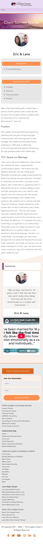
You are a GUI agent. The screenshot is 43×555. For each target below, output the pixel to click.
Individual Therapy (8, 413)
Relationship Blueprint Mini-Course (13, 492)
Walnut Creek (6, 462)
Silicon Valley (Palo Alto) (9, 464)
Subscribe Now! (22, 398)
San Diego (5, 469)
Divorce (9, 98)
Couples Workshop (8, 500)
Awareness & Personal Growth (11, 436)
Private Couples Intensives (10, 426)
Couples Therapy (7, 408)
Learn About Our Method (10, 517)
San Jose (5, 477)
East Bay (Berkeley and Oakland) (12, 457)
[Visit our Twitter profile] (13, 536)
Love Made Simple (9, 487)
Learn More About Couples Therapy (13, 520)
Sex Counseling (7, 418)
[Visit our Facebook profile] (8, 536)
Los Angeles (6, 479)
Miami (4, 482)
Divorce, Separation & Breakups (12, 444)
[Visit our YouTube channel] (19, 536)
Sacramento (6, 467)
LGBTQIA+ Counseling (9, 416)
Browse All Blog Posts (9, 446)
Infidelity (9, 87)
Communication (12, 94)
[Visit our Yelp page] (34, 536)
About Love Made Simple (10, 497)
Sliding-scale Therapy (9, 423)
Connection (5, 439)
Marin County (6, 459)
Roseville (5, 474)
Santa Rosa (5, 472)
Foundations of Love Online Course (13, 495)
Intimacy (9, 91)
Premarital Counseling (9, 411)
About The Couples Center (11, 512)
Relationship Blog (9, 431)
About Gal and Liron (8, 515)
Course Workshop (13, 69)
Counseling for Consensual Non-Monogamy (16, 421)
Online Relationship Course (10, 505)
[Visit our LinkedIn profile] (29, 536)
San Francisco (6, 454)
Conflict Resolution (8, 441)
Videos (4, 434)
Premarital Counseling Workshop (12, 502)
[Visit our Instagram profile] (24, 536)
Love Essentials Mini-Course (11, 489)
